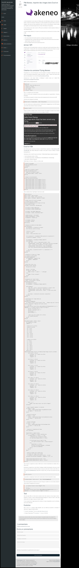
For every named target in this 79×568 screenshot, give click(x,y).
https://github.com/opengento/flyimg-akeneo (31, 79)
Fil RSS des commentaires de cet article (23, 526)
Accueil (4, 13)
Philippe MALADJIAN (56, 561)
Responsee (58, 560)
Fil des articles (5, 51)
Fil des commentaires (7, 55)
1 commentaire (37, 513)
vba (45, 511)
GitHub (4, 20)
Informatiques (31, 511)
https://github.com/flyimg (44, 75)
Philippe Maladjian (20, 560)
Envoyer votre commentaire (38, 555)
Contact (3, 17)
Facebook (5, 28)
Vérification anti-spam (20, 550)
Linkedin (4, 24)
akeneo (38, 511)
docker (40, 511)
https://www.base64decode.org (30, 470)
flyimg (42, 511)
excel (47, 511)
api (44, 511)
